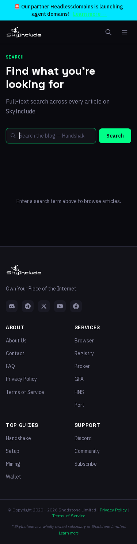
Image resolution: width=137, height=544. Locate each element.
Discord (83, 438)
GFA (79, 379)
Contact (15, 353)
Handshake (18, 438)
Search (115, 135)
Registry (84, 353)
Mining (13, 464)
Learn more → (90, 14)
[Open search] (108, 32)
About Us (16, 340)
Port (79, 405)
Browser (84, 340)
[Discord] (12, 306)
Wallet (13, 476)
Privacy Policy (21, 379)
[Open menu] (124, 32)
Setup (12, 451)
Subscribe (86, 464)
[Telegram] (28, 306)
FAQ (10, 366)
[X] (44, 306)
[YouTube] (60, 306)
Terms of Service (25, 392)
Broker (82, 366)
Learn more (69, 533)
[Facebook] (76, 306)
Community (87, 451)
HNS (79, 392)
